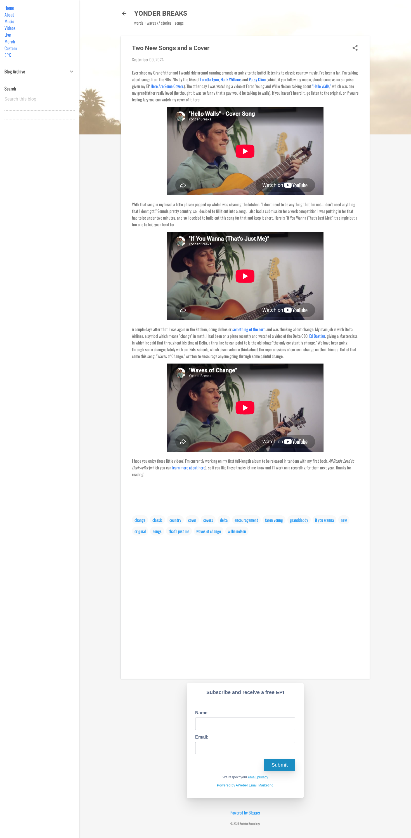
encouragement (246, 520)
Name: (202, 712)
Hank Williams (231, 79)
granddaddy (299, 520)
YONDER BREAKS (160, 13)
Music (9, 21)
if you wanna (324, 520)
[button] (355, 48)
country (175, 520)
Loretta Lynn (209, 79)
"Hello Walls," (321, 86)
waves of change (208, 531)
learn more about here (188, 467)
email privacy (258, 777)
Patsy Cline (257, 79)
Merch (9, 41)
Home (9, 7)
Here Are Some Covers (167, 86)
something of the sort (248, 329)
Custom (10, 48)
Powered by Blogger (245, 812)
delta (224, 520)
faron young (274, 520)
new (344, 520)
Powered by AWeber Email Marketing (245, 785)
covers (208, 520)
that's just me (179, 531)
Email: (201, 737)
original (140, 531)
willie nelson (237, 531)
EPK (7, 55)
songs (157, 531)
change (139, 520)
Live (7, 34)
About (9, 14)
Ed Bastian (317, 336)
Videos (9, 28)
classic (157, 520)
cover (192, 520)
